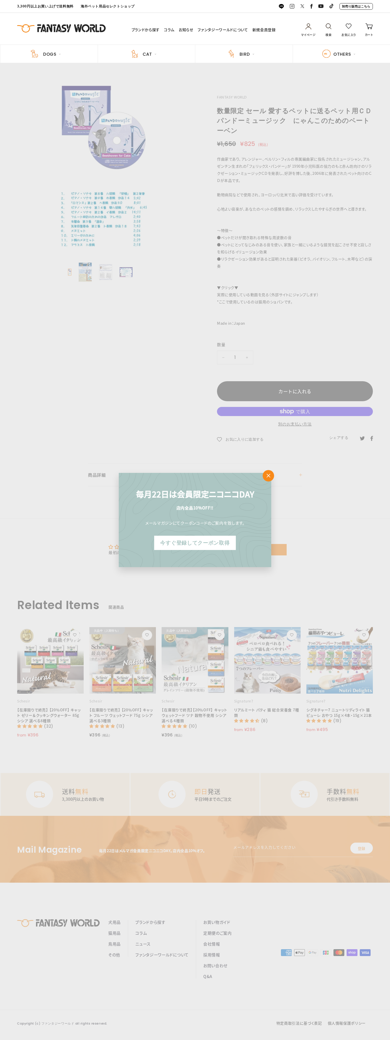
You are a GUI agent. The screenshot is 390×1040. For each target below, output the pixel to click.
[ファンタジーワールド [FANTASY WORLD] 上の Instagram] (292, 6)
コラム (169, 29)
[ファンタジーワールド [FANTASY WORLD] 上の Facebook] (311, 6)
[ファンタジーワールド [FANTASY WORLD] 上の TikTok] (331, 6)
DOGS (50, 54)
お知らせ (186, 29)
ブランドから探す (146, 29)
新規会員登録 (264, 29)
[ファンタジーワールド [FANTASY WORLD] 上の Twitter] (302, 6)
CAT (147, 54)
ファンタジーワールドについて (223, 29)
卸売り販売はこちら (356, 6)
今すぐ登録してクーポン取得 (195, 542)
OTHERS (342, 54)
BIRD (245, 54)
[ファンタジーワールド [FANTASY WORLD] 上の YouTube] (320, 6)
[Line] (281, 6)
